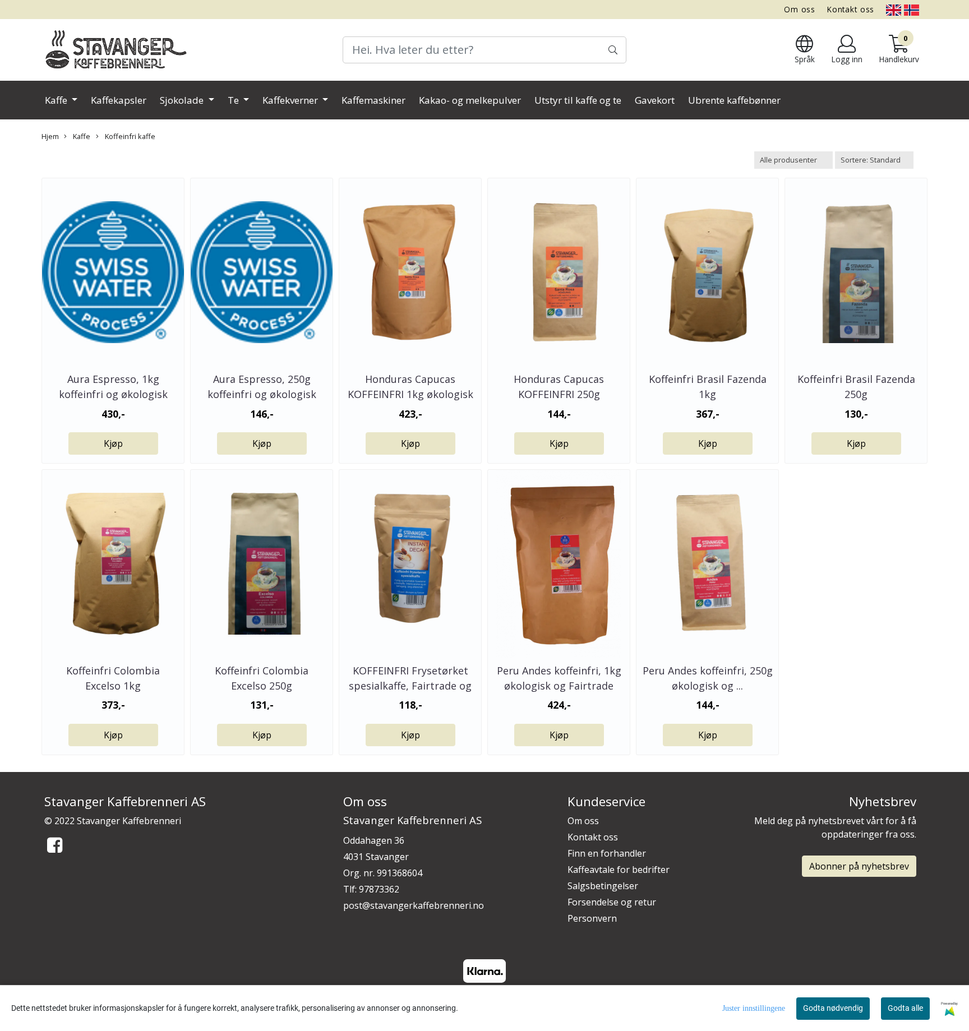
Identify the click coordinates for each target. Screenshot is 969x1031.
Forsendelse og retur (611, 902)
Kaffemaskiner (373, 100)
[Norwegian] (911, 9)
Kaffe (57, 100)
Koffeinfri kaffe (129, 136)
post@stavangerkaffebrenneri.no (413, 905)
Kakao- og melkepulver (470, 100)
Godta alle (905, 1008)
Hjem (50, 136)
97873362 (379, 889)
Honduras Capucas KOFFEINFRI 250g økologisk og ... (559, 394)
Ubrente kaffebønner (734, 100)
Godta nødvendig (833, 1008)
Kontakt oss (850, 9)
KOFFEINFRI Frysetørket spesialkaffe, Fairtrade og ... (410, 686)
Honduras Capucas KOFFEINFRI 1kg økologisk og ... (410, 394)
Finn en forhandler (606, 853)
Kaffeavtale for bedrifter (618, 869)
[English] (893, 9)
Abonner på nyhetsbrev (859, 866)
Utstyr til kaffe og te (577, 100)
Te (234, 100)
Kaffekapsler (118, 100)
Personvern (592, 918)
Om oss (799, 9)
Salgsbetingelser (602, 886)
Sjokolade (183, 100)
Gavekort (655, 100)
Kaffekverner (291, 100)
